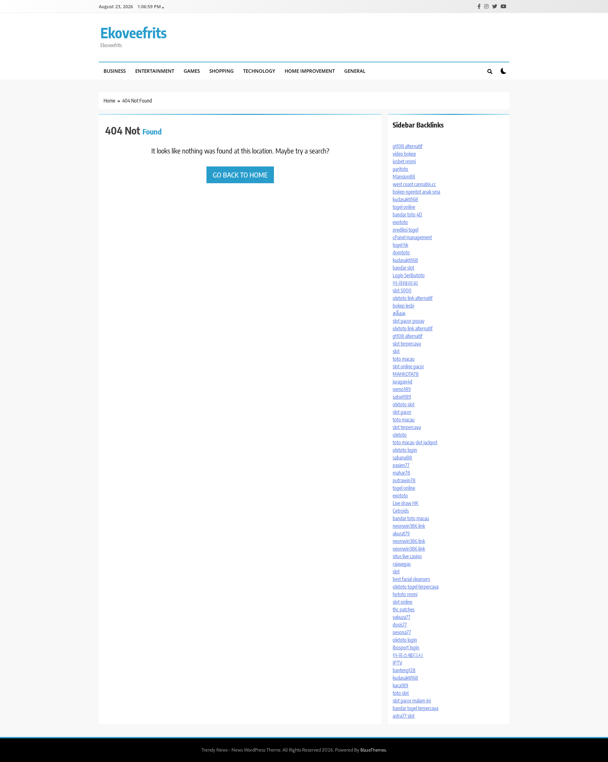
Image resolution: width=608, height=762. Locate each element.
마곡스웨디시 (408, 655)
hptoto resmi (405, 594)
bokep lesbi (403, 306)
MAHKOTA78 (406, 374)
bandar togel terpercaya (415, 708)
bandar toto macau (411, 518)
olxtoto (400, 435)
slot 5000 (402, 290)
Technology (259, 71)
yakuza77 (401, 617)
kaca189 (400, 685)
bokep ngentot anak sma (416, 192)
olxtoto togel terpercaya (416, 587)
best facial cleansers (411, 579)
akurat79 (401, 533)
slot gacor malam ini (412, 700)
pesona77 (402, 632)
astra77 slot (404, 716)
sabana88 (402, 457)
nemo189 (402, 389)
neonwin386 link (409, 526)
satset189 (402, 397)
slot (396, 351)
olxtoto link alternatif (413, 298)
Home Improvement (310, 71)
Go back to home (240, 174)
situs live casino (407, 556)
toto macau (404, 359)
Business (115, 71)
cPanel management (412, 237)
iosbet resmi (404, 161)
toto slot (401, 693)
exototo (400, 222)
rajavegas (402, 564)
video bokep (404, 154)
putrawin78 (404, 480)
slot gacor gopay (408, 321)
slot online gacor (408, 366)
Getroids (401, 511)
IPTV (397, 662)
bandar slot (403, 268)
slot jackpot (426, 442)
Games (192, 71)
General (354, 71)
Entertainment (154, 71)
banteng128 (404, 670)
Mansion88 (404, 176)
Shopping (221, 71)
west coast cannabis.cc (414, 184)
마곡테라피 (405, 283)
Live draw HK (405, 503)
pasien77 (401, 465)
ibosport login (406, 647)
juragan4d (402, 381)
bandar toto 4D (407, 214)
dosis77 (400, 624)
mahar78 (401, 473)
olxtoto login (405, 450)
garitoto (400, 169)
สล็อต (399, 313)
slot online (402, 602)
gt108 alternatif (407, 146)
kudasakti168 (405, 199)
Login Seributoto (409, 275)
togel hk (400, 245)
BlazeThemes (373, 750)
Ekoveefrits (133, 32)
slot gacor (402, 412)
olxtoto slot (404, 404)
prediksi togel (405, 230)
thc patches (404, 609)
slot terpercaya (407, 343)
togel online (404, 207)
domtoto (401, 252)
